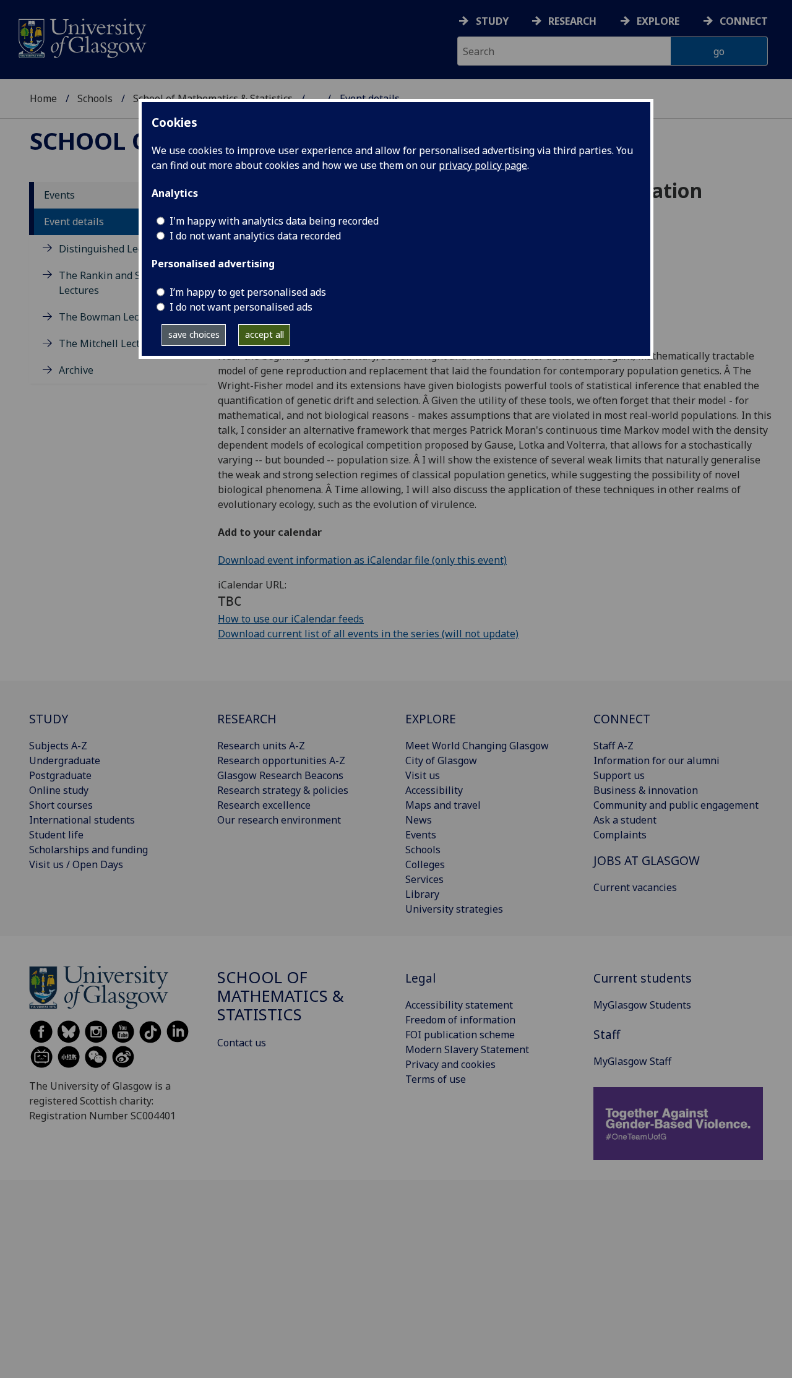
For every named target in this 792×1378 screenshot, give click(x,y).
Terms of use (435, 1079)
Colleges (425, 864)
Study (492, 21)
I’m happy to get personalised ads (248, 292)
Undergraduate (64, 760)
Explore (658, 21)
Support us (619, 775)
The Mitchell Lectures (110, 344)
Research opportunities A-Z (281, 760)
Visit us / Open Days (76, 864)
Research (572, 21)
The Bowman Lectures (111, 317)
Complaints (620, 835)
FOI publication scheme (460, 1034)
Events (59, 195)
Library (422, 894)
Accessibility (434, 790)
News (418, 820)
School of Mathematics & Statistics (280, 996)
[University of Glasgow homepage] (81, 37)
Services (424, 879)
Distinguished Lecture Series (126, 249)
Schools (95, 98)
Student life (56, 835)
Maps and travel (443, 805)
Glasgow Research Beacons (280, 775)
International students (82, 820)
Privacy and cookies (450, 1064)
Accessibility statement (459, 1005)
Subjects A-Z (58, 745)
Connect (744, 21)
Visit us (422, 775)
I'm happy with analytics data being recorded (274, 221)
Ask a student (624, 820)
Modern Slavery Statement (467, 1049)
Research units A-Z (261, 745)
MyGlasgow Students (642, 1005)
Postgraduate (60, 775)
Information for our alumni (656, 760)
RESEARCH (247, 718)
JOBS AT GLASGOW (646, 860)
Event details (74, 222)
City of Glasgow (441, 760)
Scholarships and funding (88, 849)
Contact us (241, 1042)
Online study (58, 790)
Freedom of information (460, 1020)
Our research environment (279, 820)
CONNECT (621, 718)
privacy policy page (483, 165)
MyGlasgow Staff (632, 1061)
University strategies (454, 909)
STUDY (48, 718)
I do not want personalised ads (241, 307)
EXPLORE (430, 718)
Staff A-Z (613, 745)
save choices (194, 334)
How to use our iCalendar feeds (291, 619)
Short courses (61, 805)
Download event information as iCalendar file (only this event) (362, 560)
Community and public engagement (676, 805)
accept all (264, 334)
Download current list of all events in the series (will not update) (368, 633)
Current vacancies (635, 887)
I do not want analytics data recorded (255, 236)
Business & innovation (645, 790)
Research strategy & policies (282, 790)
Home (43, 98)
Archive (76, 370)
